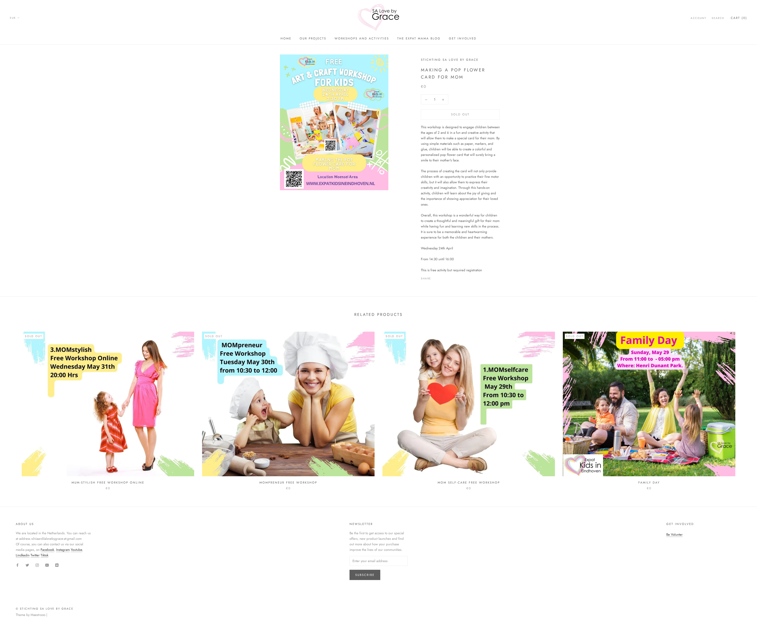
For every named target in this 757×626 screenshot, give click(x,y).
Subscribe (365, 575)
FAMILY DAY (649, 482)
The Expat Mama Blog (419, 38)
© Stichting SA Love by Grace (44, 609)
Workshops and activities (362, 38)
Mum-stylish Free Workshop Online (108, 482)
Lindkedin (23, 555)
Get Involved (462, 38)
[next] (744, 406)
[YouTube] (47, 564)
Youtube (76, 549)
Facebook (47, 549)
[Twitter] (440, 277)
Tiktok (44, 555)
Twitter (35, 555)
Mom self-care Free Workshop (469, 482)
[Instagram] (37, 564)
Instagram (63, 549)
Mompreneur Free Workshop (288, 482)
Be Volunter (674, 534)
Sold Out (460, 114)
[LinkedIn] (57, 564)
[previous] (12, 406)
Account (698, 18)
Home (286, 38)
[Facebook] (435, 277)
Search (718, 18)
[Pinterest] (445, 277)
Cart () (739, 18)
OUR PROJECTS (313, 38)
